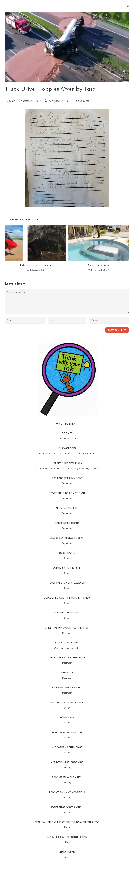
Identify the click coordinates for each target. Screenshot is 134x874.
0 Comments (82, 100)
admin (12, 100)
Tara (66, 100)
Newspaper (54, 100)
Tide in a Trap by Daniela (35, 265)
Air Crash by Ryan (98, 265)
